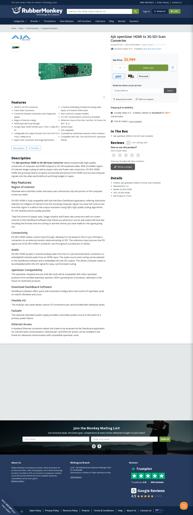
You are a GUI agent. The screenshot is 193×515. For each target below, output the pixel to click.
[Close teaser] (21, 511)
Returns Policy (70, 510)
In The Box (33, 148)
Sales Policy (35, 510)
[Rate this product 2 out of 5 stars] (120, 155)
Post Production (32, 28)
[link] (94, 446)
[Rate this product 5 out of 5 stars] (138, 155)
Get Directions (76, 477)
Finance (86, 510)
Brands (34, 21)
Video (21, 28)
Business (134, 21)
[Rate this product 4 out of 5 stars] (132, 155)
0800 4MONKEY (147, 2)
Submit (170, 90)
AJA (127, 186)
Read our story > (17, 481)
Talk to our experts (146, 99)
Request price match (124, 99)
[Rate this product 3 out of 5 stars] (126, 155)
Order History (163, 2)
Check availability (135, 121)
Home (13, 28)
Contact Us (177, 2)
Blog (111, 21)
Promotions (50, 21)
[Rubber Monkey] (37, 15)
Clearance (100, 21)
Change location (117, 116)
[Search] (135, 11)
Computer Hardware (50, 28)
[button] (10, 504)
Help (120, 510)
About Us (131, 510)
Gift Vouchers (84, 21)
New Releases (67, 21)
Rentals (121, 21)
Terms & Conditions (104, 510)
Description (19, 148)
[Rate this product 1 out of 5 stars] (114, 155)
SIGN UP (165, 439)
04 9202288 (77, 470)
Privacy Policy (52, 510)
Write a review (147, 45)
